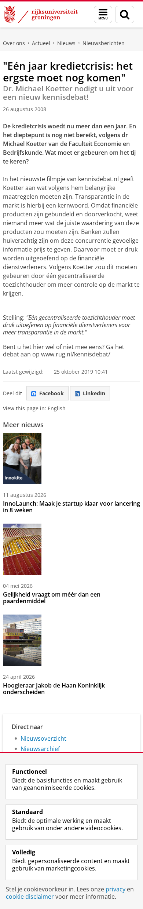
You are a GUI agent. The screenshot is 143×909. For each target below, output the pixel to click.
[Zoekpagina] (124, 14)
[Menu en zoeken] (103, 14)
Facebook (51, 393)
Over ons (14, 43)
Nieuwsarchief (40, 748)
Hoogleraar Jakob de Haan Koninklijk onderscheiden (54, 688)
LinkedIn (94, 393)
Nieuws (66, 43)
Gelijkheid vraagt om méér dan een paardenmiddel (51, 597)
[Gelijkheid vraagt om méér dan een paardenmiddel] (22, 549)
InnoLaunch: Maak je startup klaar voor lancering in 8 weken (71, 506)
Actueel (41, 43)
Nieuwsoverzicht (43, 738)
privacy (115, 889)
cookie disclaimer (30, 896)
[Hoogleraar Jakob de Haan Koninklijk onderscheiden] (22, 640)
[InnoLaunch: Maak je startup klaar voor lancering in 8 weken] (22, 458)
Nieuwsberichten (103, 43)
